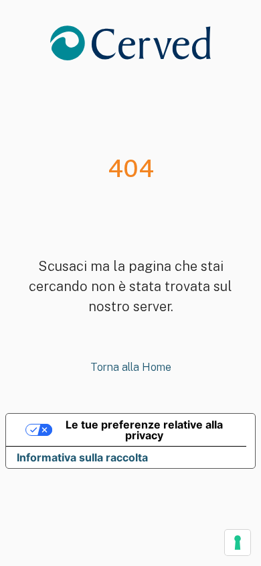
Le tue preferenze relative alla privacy (144, 430)
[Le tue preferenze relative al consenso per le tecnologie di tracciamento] (237, 542)
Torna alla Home (130, 367)
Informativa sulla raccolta (82, 457)
